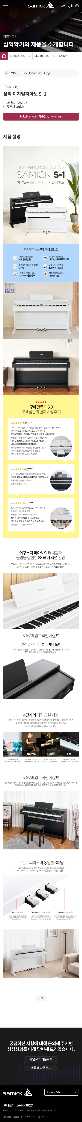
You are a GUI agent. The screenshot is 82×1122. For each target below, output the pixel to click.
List (41, 998)
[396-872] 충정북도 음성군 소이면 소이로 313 (36, 1110)
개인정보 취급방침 (11, 1117)
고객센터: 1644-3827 (18, 1105)
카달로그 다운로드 (41, 1059)
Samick (63, 56)
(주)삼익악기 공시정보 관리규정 (34, 1117)
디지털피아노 (42, 56)
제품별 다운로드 (41, 1068)
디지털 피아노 (17, 56)
